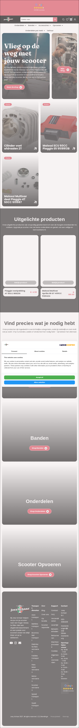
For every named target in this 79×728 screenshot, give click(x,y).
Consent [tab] (14, 351)
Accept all (39, 377)
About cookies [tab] (39, 351)
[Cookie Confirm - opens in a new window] (67, 345)
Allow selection (39, 382)
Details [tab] (64, 351)
